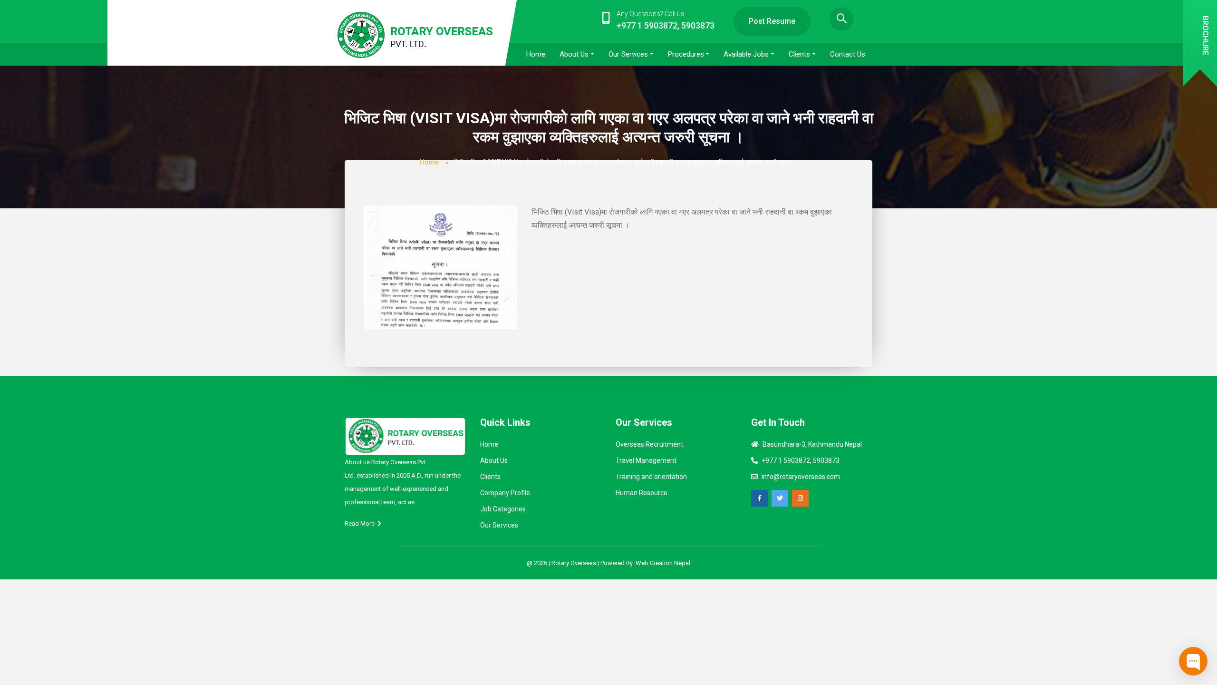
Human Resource (641, 493)
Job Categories (503, 509)
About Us (494, 460)
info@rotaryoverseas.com (801, 476)
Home (429, 162)
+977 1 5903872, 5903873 (801, 460)
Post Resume (772, 21)
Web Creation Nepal (663, 563)
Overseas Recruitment (649, 444)
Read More (361, 523)
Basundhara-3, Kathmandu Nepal (812, 444)
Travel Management (646, 460)
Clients (490, 476)
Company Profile (505, 493)
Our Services (499, 525)
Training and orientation (651, 476)
